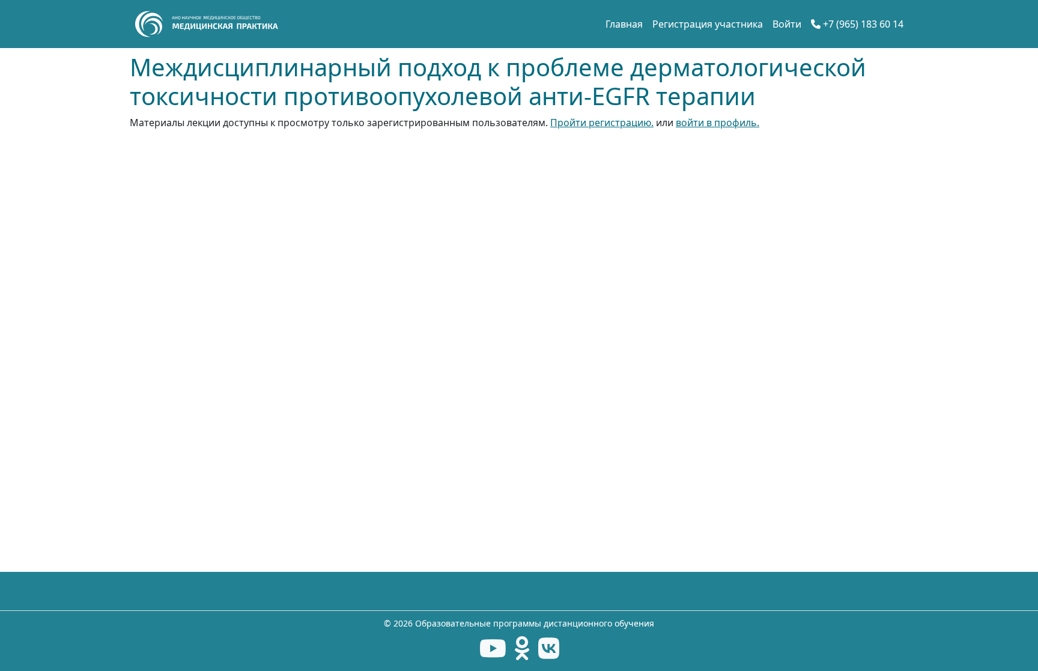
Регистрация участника (707, 24)
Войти (786, 24)
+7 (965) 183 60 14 (862, 24)
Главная (624, 24)
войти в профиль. (717, 122)
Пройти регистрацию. (602, 122)
